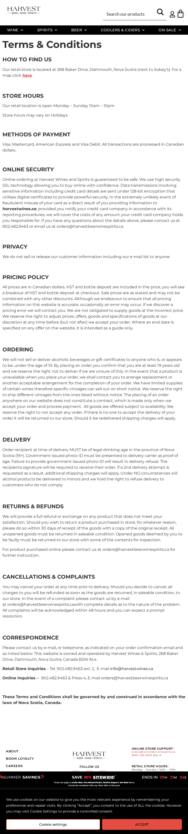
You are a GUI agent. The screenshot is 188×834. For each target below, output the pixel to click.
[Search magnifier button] (160, 14)
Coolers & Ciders (120, 30)
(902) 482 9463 (142, 755)
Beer (76, 30)
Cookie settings (53, 824)
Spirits (45, 30)
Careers (14, 766)
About (12, 751)
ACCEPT (142, 824)
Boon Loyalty (20, 758)
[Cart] (180, 13)
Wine (12, 30)
